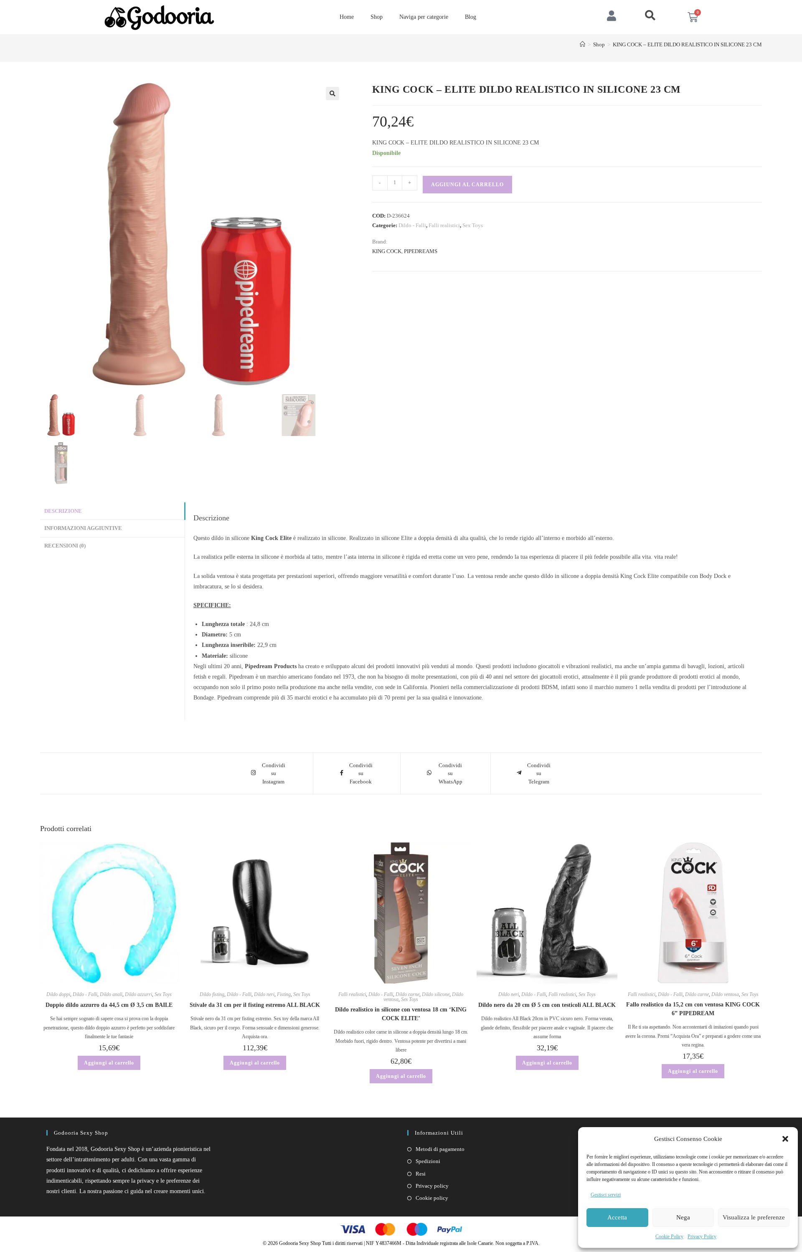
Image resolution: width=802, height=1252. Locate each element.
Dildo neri (264, 994)
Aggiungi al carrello (467, 185)
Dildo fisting (212, 994)
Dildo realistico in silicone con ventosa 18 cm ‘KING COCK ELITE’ (401, 1013)
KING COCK (386, 251)
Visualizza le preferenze (754, 1217)
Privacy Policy (702, 1236)
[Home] (582, 44)
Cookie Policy (669, 1236)
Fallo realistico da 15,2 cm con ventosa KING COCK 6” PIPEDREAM (693, 1008)
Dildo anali (111, 994)
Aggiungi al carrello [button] (109, 1063)
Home (347, 17)
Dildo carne (407, 994)
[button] (785, 1139)
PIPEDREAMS (420, 251)
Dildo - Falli (412, 225)
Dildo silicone (435, 994)
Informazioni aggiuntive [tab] (83, 528)
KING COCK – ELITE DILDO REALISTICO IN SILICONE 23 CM (687, 44)
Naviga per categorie (423, 17)
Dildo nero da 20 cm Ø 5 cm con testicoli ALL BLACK (547, 1005)
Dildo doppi (58, 994)
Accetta (617, 1217)
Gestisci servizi (606, 1195)
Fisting (284, 994)
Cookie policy (432, 1198)
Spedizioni (428, 1161)
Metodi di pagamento (440, 1149)
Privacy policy (432, 1186)
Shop (377, 17)
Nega (683, 1217)
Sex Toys (472, 225)
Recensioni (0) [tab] (65, 546)
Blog (470, 17)
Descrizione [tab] (63, 511)
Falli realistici (444, 225)
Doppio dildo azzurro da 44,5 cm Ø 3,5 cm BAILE (109, 1005)
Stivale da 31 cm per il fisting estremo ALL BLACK (255, 1005)
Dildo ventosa (725, 994)
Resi (421, 1174)
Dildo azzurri (138, 994)
